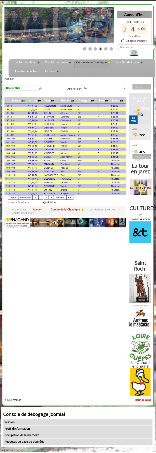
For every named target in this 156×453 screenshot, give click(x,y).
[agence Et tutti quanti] (140, 232)
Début (13, 197)
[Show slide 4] (100, 49)
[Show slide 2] (90, 49)
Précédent (25, 197)
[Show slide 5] (106, 49)
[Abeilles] (140, 316)
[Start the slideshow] (101, 25)
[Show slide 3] (95, 49)
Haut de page (143, 400)
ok (134, 53)
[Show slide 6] (111, 49)
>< (1, 83)
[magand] (65, 222)
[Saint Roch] (140, 288)
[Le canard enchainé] (140, 382)
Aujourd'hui (134, 14)
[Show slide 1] (84, 49)
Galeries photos (140, 157)
